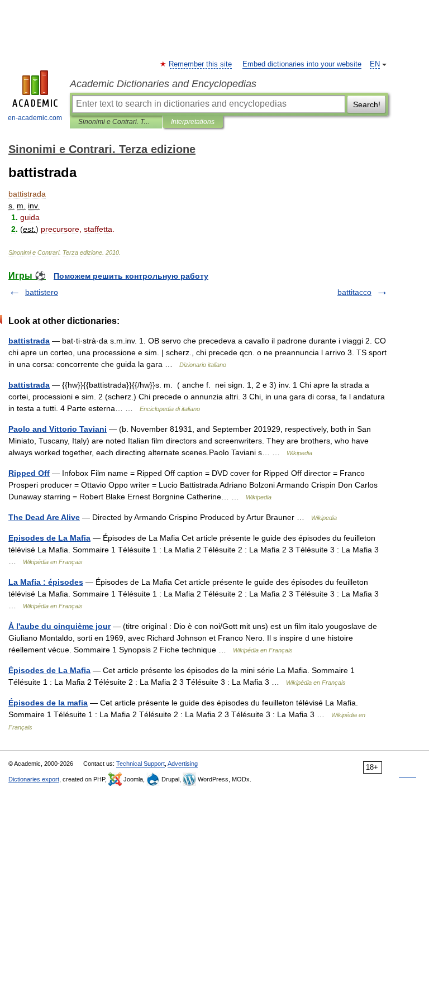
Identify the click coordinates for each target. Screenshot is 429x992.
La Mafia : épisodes (45, 582)
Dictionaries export (33, 779)
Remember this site (201, 64)
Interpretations (192, 122)
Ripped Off (29, 473)
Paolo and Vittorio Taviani (57, 429)
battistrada (29, 340)
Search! (366, 104)
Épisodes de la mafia (48, 702)
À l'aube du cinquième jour (59, 626)
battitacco (354, 292)
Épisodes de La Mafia (49, 670)
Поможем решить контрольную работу (131, 275)
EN (375, 64)
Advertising (183, 763)
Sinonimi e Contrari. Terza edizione (116, 122)
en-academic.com (35, 118)
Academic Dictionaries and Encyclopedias (163, 83)
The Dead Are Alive (44, 517)
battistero (41, 292)
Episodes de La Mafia (49, 537)
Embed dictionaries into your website (301, 64)
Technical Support (140, 763)
